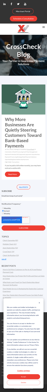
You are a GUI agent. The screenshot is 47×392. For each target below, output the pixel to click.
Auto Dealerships (10, 248)
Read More (12, 174)
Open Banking (9, 159)
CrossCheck (30, 149)
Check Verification (11, 255)
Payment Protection (11, 154)
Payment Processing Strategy (13, 157)
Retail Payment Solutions (29, 157)
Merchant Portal (23, 11)
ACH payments (21, 154)
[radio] (23, 208)
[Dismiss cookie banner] (39, 303)
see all (4, 259)
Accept (23, 377)
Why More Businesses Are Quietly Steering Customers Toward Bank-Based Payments (23, 132)
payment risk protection (33, 154)
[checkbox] (23, 211)
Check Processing (17, 152)
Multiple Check (10, 244)
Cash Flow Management (30, 152)
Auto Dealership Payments (21, 159)
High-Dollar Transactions (12, 162)
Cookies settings (23, 371)
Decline (23, 382)
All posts (23, 187)
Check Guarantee (10, 240)
